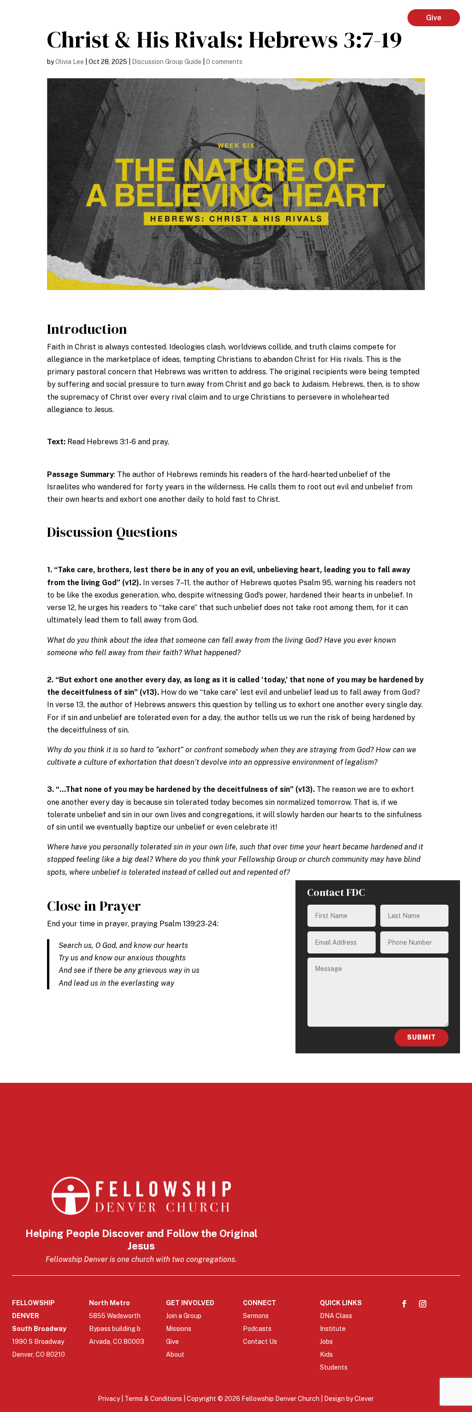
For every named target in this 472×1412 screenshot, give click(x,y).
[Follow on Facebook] (404, 1303)
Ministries (312, 17)
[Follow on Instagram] (422, 1303)
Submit (421, 1037)
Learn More (190, 17)
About (175, 1354)
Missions (178, 1328)
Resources (368, 17)
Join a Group (183, 1315)
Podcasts (257, 1328)
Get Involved (252, 17)
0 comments (224, 61)
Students (334, 1367)
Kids (326, 1354)
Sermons (256, 1315)
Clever (364, 1398)
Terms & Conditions (153, 1398)
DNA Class (336, 1315)
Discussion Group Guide (166, 61)
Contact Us (260, 1341)
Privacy (109, 1398)
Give (434, 17)
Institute (333, 1328)
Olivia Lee (69, 61)
